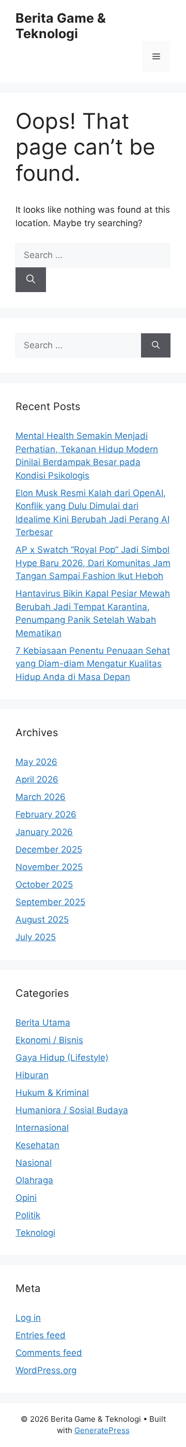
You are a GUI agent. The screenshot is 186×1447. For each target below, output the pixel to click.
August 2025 (42, 919)
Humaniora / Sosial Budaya (72, 1110)
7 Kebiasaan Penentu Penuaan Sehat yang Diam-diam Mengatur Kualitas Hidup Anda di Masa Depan (93, 663)
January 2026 (44, 832)
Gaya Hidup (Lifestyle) (62, 1057)
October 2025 (44, 884)
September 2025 (50, 902)
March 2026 (41, 797)
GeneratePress (102, 1430)
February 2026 (46, 814)
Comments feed (49, 1353)
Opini (26, 1198)
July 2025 (36, 937)
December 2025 (49, 849)
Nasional (34, 1162)
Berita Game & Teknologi (61, 25)
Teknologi (35, 1233)
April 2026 (37, 779)
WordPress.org (46, 1370)
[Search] (31, 279)
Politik (28, 1215)
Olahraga (34, 1180)
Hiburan (32, 1075)
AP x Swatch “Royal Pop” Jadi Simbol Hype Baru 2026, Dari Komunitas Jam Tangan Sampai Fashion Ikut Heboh (93, 562)
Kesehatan (37, 1145)
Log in (28, 1318)
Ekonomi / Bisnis (49, 1040)
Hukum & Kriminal (52, 1092)
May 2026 (36, 762)
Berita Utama (43, 1022)
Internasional (42, 1127)
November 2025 (49, 867)
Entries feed (41, 1335)
